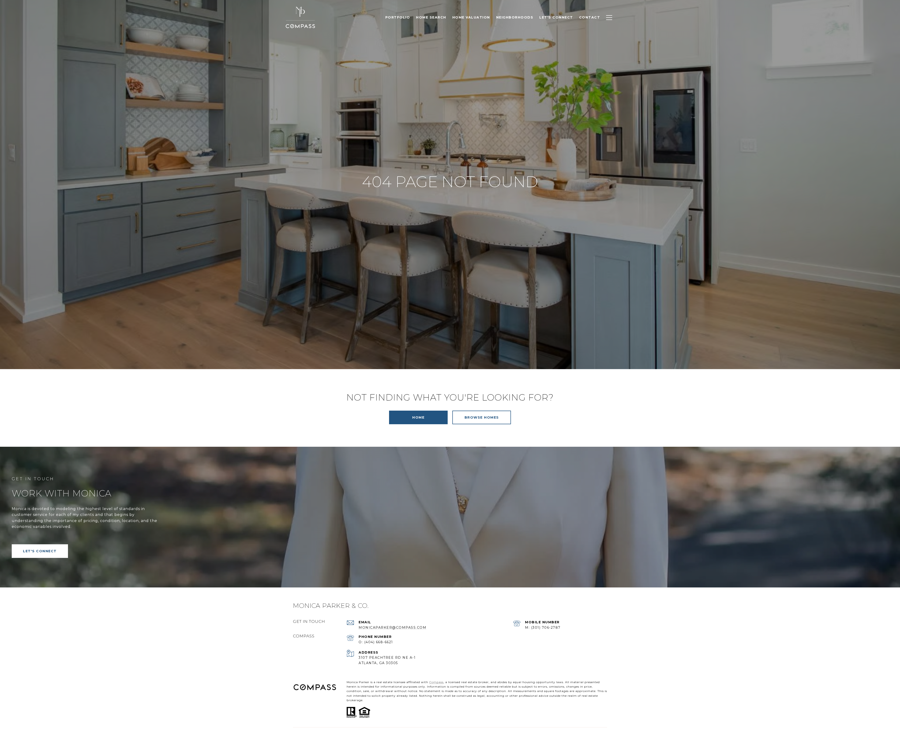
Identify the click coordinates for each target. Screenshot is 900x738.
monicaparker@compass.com (392, 627)
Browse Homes (482, 417)
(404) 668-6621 (378, 642)
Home (418, 417)
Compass (436, 682)
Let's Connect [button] (40, 551)
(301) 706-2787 (546, 627)
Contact (589, 17)
